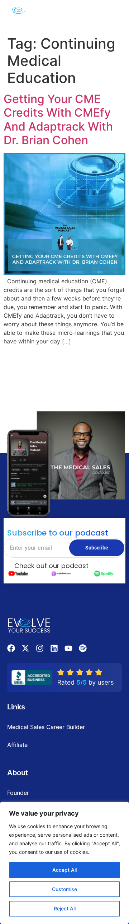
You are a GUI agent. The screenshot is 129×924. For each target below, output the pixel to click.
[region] (64, 863)
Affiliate (17, 744)
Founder (18, 792)
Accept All (64, 870)
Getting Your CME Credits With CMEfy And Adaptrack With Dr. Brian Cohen (58, 119)
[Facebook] (11, 648)
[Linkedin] (54, 648)
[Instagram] (40, 648)
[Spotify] (83, 648)
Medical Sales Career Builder (46, 726)
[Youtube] (68, 648)
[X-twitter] (25, 648)
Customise (64, 889)
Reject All (65, 908)
